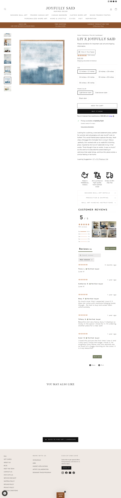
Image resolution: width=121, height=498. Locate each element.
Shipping (80, 61)
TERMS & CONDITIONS (11, 490)
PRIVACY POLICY (9, 487)
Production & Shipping (97, 198)
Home (79, 35)
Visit (80, 19)
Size (78, 68)
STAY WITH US (8, 475)
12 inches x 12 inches (86, 71)
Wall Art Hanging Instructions (97, 203)
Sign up (66, 468)
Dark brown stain (101, 93)
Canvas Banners (59, 15)
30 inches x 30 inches (106, 77)
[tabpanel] (97, 306)
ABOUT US (7, 462)
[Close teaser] (65, 492)
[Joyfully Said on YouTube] (70, 473)
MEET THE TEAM (9, 469)
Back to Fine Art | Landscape (62, 439)
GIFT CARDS (7, 459)
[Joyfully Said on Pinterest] (74, 473)
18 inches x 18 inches (106, 71)
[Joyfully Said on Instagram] (63, 473)
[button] (96, 225)
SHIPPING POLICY (9, 481)
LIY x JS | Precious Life (100, 159)
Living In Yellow (108, 140)
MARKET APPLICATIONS (40, 466)
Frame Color (81, 89)
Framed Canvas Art (39, 15)
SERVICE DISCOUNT (10, 478)
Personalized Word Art (36, 19)
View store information (87, 127)
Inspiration (91, 19)
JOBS (34, 463)
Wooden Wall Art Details (97, 193)
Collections (85, 35)
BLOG (5, 465)
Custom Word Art (78, 15)
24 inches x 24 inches (86, 77)
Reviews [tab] (85, 249)
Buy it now (97, 111)
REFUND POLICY (9, 484)
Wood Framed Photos (100, 15)
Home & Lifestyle (58, 19)
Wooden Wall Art (18, 15)
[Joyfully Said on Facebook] (66, 473)
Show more (97, 357)
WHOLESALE (37, 460)
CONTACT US (8, 472)
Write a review (111, 248)
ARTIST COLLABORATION (41, 469)
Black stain (83, 98)
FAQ (5, 456)
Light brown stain (85, 93)
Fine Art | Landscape (96, 35)
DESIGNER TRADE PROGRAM (42, 472)
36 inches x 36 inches (86, 83)
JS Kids (72, 19)
